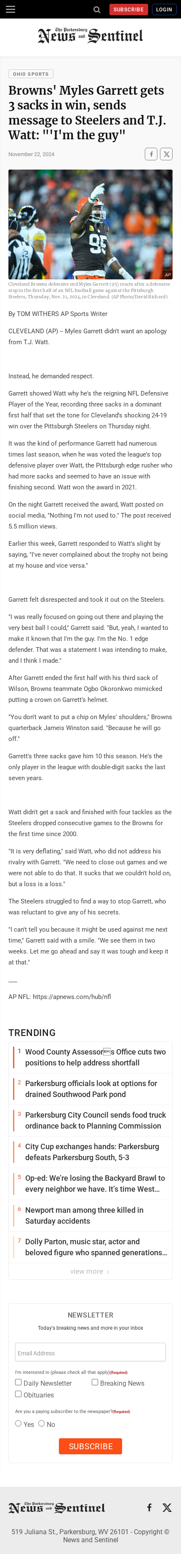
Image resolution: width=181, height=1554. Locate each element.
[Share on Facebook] (151, 154)
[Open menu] (10, 9)
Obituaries (39, 1395)
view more (87, 1271)
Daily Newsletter (48, 1383)
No (51, 1425)
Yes (29, 1425)
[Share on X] (166, 154)
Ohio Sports (31, 74)
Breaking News (122, 1383)
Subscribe (129, 10)
